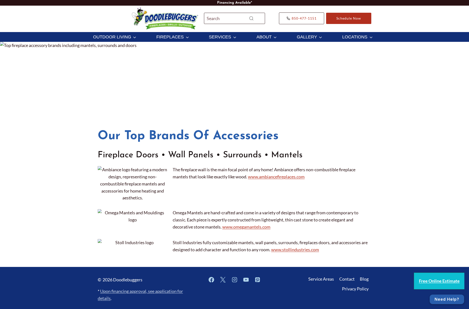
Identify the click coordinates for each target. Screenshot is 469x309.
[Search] (251, 18)
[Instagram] (234, 279)
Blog (364, 279)
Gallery (307, 36)
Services (220, 36)
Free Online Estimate (439, 281)
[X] (222, 279)
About (264, 36)
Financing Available (234, 3)
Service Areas (321, 279)
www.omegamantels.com (246, 226)
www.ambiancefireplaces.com (276, 176)
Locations (354, 36)
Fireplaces (170, 36)
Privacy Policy (355, 288)
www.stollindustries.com (295, 249)
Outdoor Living (112, 36)
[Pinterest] (257, 279)
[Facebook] (211, 279)
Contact (347, 279)
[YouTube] (246, 279)
